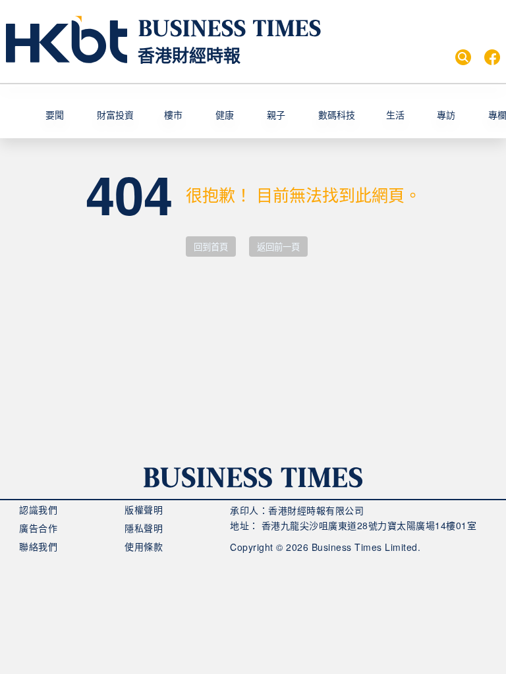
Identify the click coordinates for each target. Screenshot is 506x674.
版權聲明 (144, 509)
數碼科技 (336, 114)
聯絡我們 (38, 546)
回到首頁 (211, 247)
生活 (395, 114)
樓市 (173, 114)
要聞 (54, 114)
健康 (224, 114)
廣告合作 (38, 527)
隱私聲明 (144, 527)
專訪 (446, 114)
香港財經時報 (189, 55)
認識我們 (38, 509)
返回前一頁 (278, 247)
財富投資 (115, 114)
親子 (276, 114)
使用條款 (144, 546)
